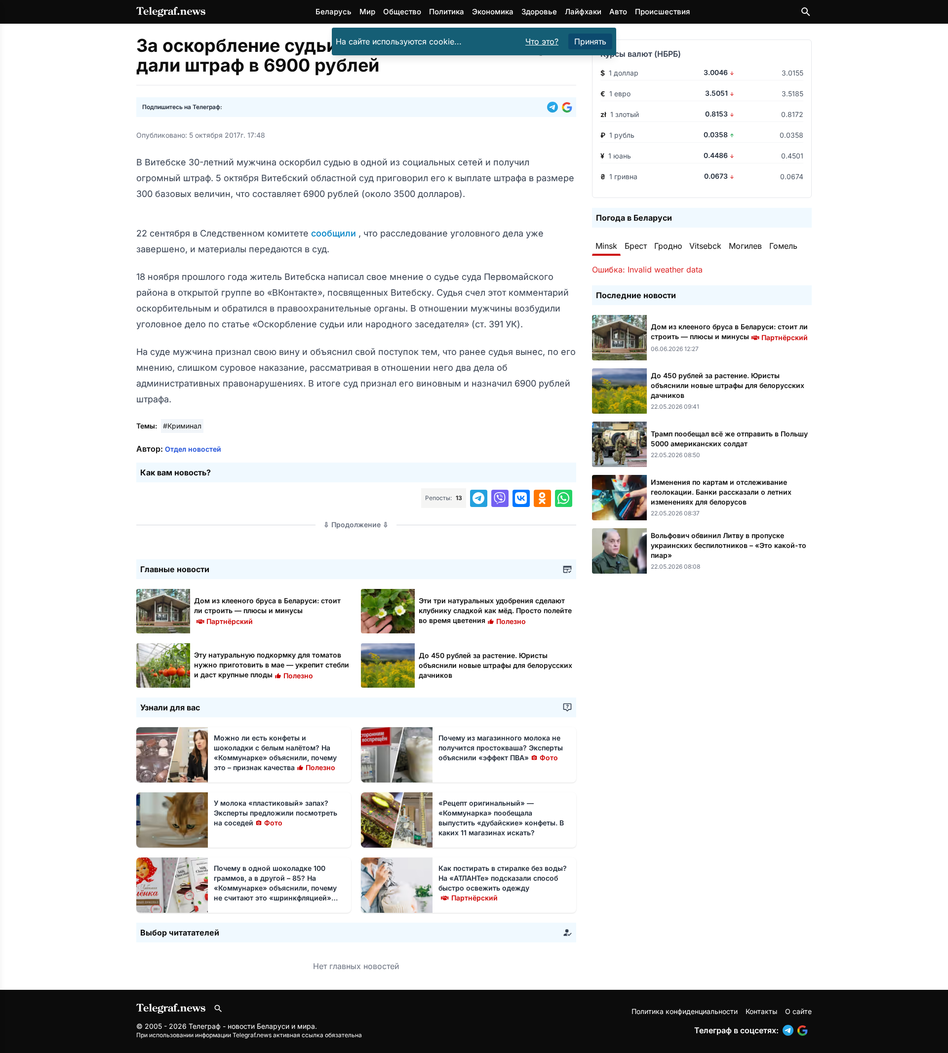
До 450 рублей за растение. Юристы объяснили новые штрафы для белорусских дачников (495, 665)
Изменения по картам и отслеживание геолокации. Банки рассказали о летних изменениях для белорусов (721, 492)
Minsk (606, 246)
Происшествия (662, 11)
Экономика (493, 11)
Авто (618, 11)
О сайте (798, 1011)
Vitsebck (705, 246)
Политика (446, 11)
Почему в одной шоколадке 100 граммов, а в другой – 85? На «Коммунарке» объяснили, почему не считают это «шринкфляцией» (275, 888)
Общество (402, 11)
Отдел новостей (193, 449)
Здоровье (539, 11)
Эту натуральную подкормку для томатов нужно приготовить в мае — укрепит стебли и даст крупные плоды (271, 665)
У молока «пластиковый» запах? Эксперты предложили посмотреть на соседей (275, 813)
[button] (554, 107)
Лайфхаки (583, 11)
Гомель (783, 246)
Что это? (541, 41)
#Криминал (182, 426)
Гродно (668, 246)
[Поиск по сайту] (806, 12)
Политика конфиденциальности (685, 1011)
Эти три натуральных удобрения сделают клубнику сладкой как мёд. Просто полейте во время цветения (495, 610)
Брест (636, 246)
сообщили (334, 233)
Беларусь (334, 11)
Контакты (761, 1011)
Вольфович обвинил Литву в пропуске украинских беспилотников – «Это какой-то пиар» (728, 545)
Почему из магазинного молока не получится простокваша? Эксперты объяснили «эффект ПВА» (500, 748)
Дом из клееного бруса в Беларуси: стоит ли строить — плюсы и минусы (267, 610)
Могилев (745, 246)
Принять (590, 41)
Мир (367, 11)
